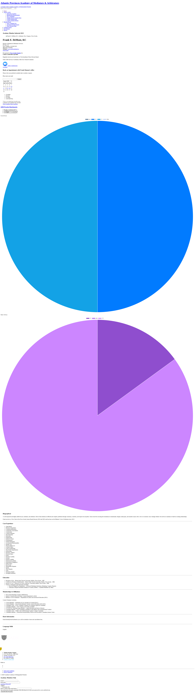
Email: (2, 680)
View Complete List (11, 23)
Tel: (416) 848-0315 (8, 656)
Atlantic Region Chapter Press (14, 17)
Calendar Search (8, 27)
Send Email (5, 50)
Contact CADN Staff (9, 659)
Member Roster (7, 22)
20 (9, 88)
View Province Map (11, 26)
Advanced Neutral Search (13, 24)
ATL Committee (10, 16)
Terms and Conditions (9, 670)
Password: (3, 682)
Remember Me (6, 687)
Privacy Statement (8, 672)
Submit (19, 79)
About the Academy (11, 13)
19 (7, 88)
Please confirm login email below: (9, 688)
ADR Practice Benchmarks (9, 107)
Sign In (5, 30)
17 (3, 88)
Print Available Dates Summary (10, 104)
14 (11, 86)
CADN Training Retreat (12, 20)
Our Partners (7, 28)
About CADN (7, 12)
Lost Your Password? (6, 684)
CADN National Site (12, 19)
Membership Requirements (13, 15)
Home (5, 11)
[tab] (97, 107)
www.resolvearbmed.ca (13, 49)
